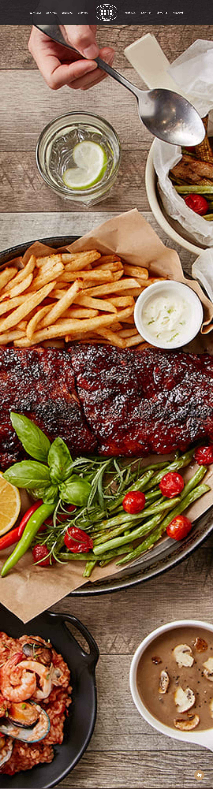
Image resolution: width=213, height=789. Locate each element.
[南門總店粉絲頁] (199, 785)
